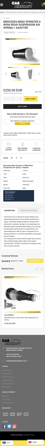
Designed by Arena (28, 435)
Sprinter (14, 135)
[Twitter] (11, 158)
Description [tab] (9, 211)
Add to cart (30, 99)
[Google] (21, 158)
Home (2, 12)
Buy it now (22, 106)
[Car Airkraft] (22, 5)
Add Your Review (23, 32)
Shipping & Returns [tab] (28, 211)
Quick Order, (7, 135)
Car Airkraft (6, 18)
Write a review (35, 261)
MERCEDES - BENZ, (25, 133)
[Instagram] (14, 426)
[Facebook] (16, 158)
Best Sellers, (14, 133)
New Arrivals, (36, 133)
